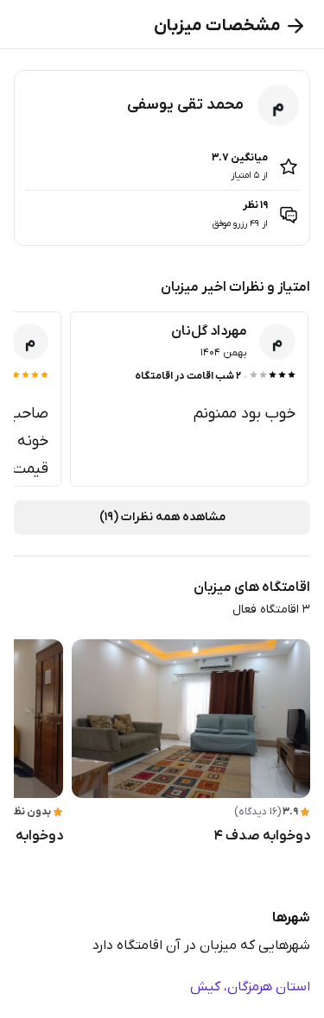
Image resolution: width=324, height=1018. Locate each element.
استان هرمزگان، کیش (250, 987)
